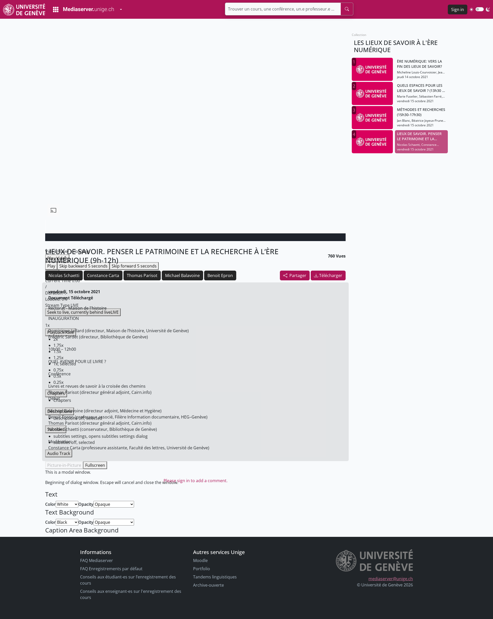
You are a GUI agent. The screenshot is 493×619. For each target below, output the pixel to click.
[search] (347, 9)
